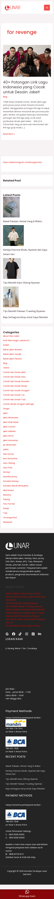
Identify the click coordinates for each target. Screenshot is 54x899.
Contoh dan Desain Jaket (14, 372)
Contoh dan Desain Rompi (15, 385)
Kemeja (6, 472)
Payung (6, 499)
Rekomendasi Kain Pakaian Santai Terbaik (25, 612)
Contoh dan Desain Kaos (14, 376)
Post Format (9, 503)
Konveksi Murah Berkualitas (15, 485)
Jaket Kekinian (9, 431)
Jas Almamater (9, 444)
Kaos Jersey (8, 453)
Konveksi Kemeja (11, 481)
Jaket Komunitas (10, 440)
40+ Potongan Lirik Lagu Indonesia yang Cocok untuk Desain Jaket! (25, 87)
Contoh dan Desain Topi (14, 399)
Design (6, 408)
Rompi (6, 508)
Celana (6, 367)
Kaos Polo (7, 467)
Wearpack (7, 522)
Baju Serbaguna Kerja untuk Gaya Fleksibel (25, 317)
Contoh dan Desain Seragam (16, 390)
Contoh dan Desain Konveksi (16, 381)
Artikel (6, 344)
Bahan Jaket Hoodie (12, 354)
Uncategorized (10, 517)
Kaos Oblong (9, 463)
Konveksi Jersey (10, 476)
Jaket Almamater (10, 417)
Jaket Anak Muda (10, 422)
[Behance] (39, 634)
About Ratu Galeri (11, 335)
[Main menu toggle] (47, 8)
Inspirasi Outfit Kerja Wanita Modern (22, 616)
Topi (5, 512)
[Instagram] (26, 634)
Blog (5, 96)
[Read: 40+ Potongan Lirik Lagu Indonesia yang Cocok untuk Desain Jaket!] (27, 60)
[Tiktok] (20, 634)
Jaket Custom (9, 426)
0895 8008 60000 (15, 834)
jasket (6, 449)
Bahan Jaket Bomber (12, 349)
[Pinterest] (33, 634)
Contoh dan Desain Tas (14, 394)
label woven (8, 490)
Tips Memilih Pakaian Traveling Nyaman (24, 311)
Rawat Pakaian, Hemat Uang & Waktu (22, 221)
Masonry (7, 494)
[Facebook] (13, 634)
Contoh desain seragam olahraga (18, 404)
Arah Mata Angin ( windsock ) (16, 340)
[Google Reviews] (7, 634)
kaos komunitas (10, 458)
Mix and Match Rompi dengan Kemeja (23, 625)
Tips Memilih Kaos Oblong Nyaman (21, 282)
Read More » (9, 133)
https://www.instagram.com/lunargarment (22, 162)
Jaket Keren (8, 435)
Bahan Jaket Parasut (12, 358)
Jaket (5, 413)
